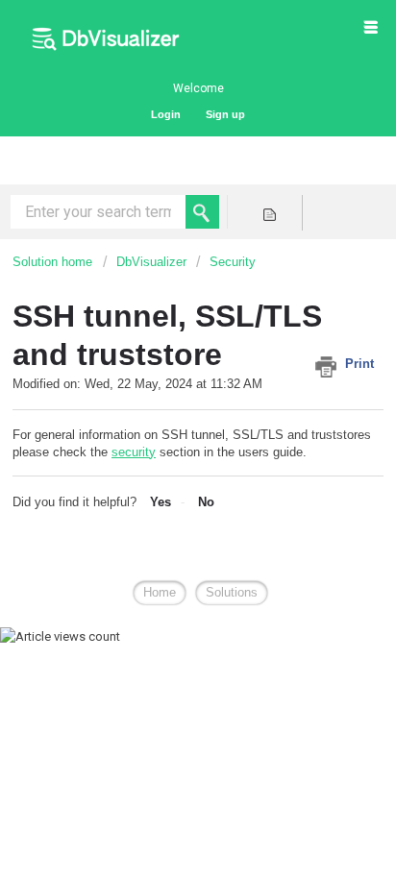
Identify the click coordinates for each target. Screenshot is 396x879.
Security (233, 262)
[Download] (162, 423)
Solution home (54, 262)
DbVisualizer (151, 262)
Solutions (232, 592)
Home (159, 592)
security (133, 452)
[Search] (202, 212)
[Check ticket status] (269, 213)
